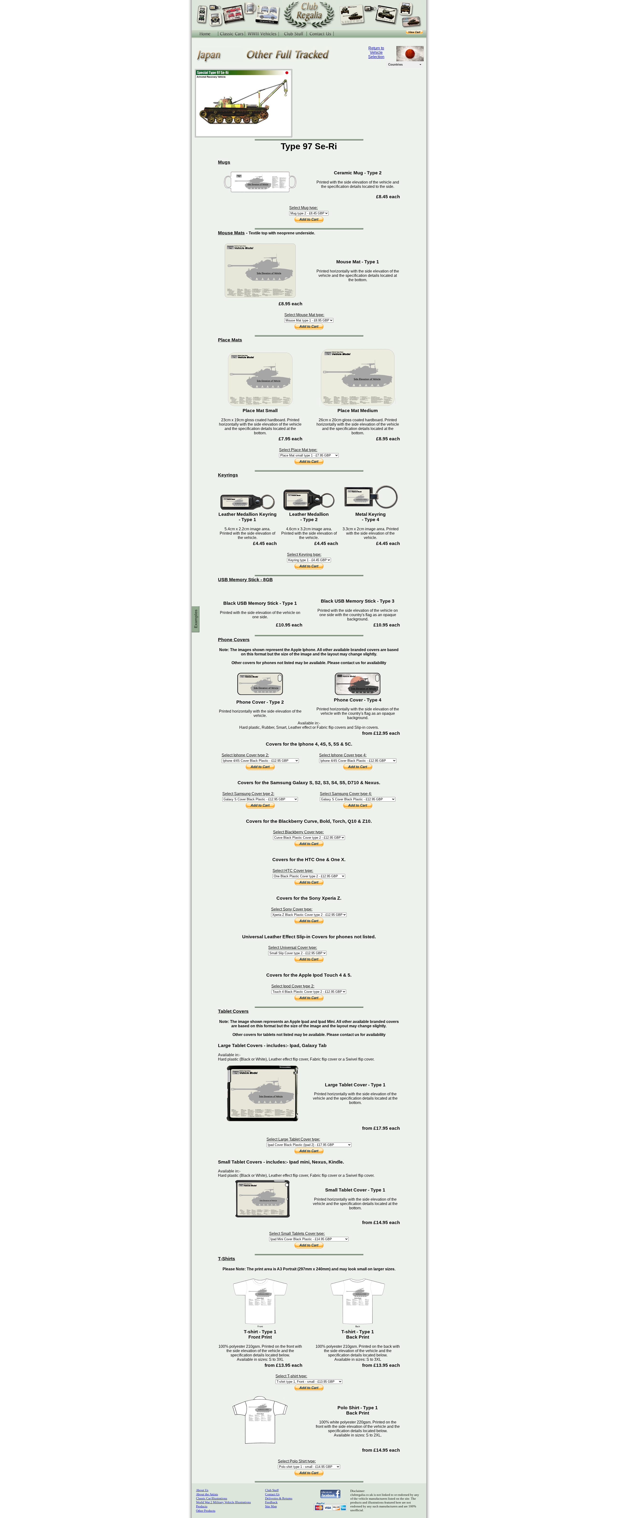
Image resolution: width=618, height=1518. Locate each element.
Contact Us (272, 1494)
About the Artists (207, 1494)
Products (201, 1506)
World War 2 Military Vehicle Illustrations (223, 1502)
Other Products (205, 1510)
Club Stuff (272, 1490)
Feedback (271, 1502)
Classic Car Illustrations (211, 1498)
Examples (196, 619)
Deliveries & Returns (278, 1498)
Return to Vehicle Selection (376, 52)
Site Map (271, 1506)
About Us (202, 1490)
